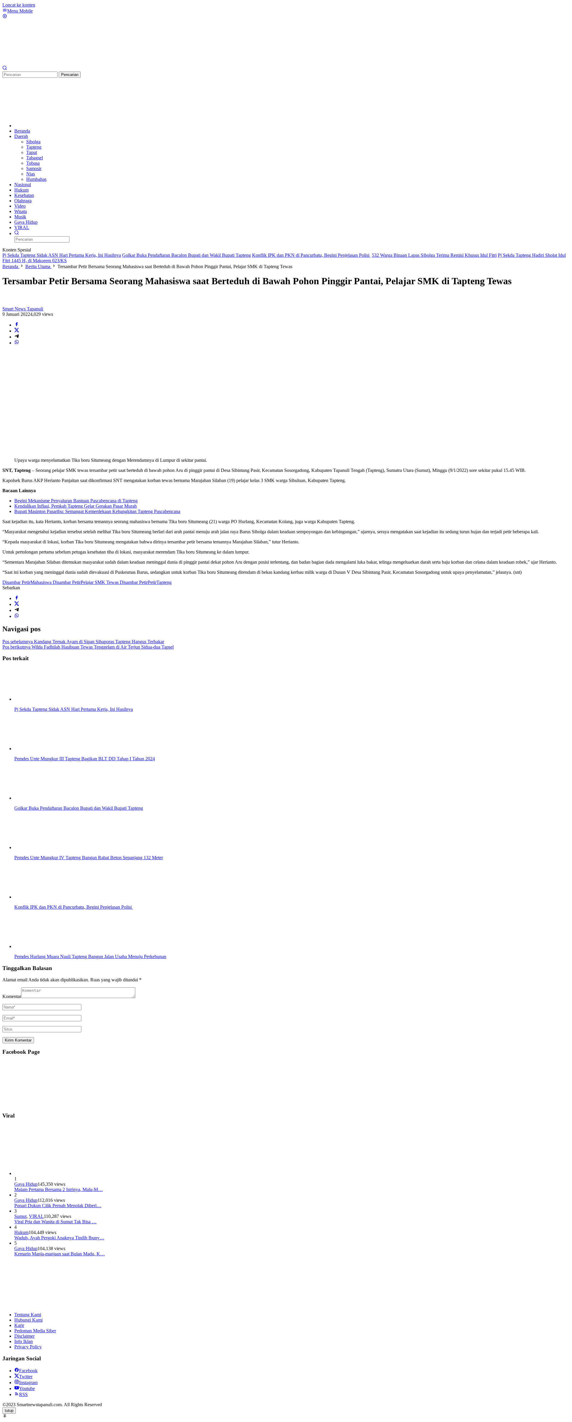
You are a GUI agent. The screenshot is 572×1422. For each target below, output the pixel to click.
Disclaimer (24, 1336)
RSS (23, 1394)
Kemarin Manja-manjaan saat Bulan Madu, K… (59, 1253)
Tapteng (164, 582)
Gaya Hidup (26, 1184)
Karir (19, 1325)
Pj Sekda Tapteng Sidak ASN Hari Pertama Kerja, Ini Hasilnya (61, 255)
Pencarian (69, 74)
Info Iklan (23, 1341)
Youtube (27, 1388)
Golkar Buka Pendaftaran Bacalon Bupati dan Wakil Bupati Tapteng (186, 255)
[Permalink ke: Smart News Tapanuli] (8, 303)
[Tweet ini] (16, 330)
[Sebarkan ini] (16, 324)
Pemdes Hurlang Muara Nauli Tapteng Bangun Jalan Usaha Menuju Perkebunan (90, 956)
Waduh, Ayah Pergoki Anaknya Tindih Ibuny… (59, 1237)
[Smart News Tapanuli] (47, 62)
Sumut (20, 1216)
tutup (9, 1410)
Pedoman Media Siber (35, 1330)
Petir (152, 582)
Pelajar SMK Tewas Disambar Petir (114, 582)
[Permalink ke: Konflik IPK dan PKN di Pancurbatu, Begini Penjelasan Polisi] (44, 896)
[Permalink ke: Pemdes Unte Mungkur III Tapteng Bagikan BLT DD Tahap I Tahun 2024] (44, 748)
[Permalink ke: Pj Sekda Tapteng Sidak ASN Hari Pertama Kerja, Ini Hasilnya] (44, 699)
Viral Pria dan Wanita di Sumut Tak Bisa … (55, 1221)
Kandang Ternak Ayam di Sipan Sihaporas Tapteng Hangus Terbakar (83, 641)
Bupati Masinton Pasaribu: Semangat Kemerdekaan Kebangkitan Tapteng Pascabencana (97, 511)
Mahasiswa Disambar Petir (55, 582)
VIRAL (36, 1216)
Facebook (28, 1370)
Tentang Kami (27, 1314)
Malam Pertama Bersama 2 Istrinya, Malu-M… (58, 1189)
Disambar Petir (16, 582)
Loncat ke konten (18, 4)
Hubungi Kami (28, 1319)
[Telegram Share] (16, 336)
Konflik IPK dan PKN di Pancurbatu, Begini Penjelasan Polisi (311, 255)
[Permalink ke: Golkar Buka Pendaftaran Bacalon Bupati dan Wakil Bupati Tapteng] (44, 798)
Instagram (28, 1382)
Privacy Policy (28, 1346)
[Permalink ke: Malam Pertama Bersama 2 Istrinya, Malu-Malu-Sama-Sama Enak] (59, 1173)
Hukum (21, 1232)
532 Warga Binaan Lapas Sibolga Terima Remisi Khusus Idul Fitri (434, 255)
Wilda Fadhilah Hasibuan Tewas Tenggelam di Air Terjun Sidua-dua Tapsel (88, 646)
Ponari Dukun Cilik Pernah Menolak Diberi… (57, 1205)
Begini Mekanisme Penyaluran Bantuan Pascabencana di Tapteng (76, 500)
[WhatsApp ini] (16, 342)
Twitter (25, 1376)
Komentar (11, 996)
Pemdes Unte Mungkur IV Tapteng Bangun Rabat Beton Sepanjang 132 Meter (88, 857)
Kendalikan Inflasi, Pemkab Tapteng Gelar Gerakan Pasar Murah (75, 506)
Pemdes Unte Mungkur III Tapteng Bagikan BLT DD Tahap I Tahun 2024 (84, 758)
